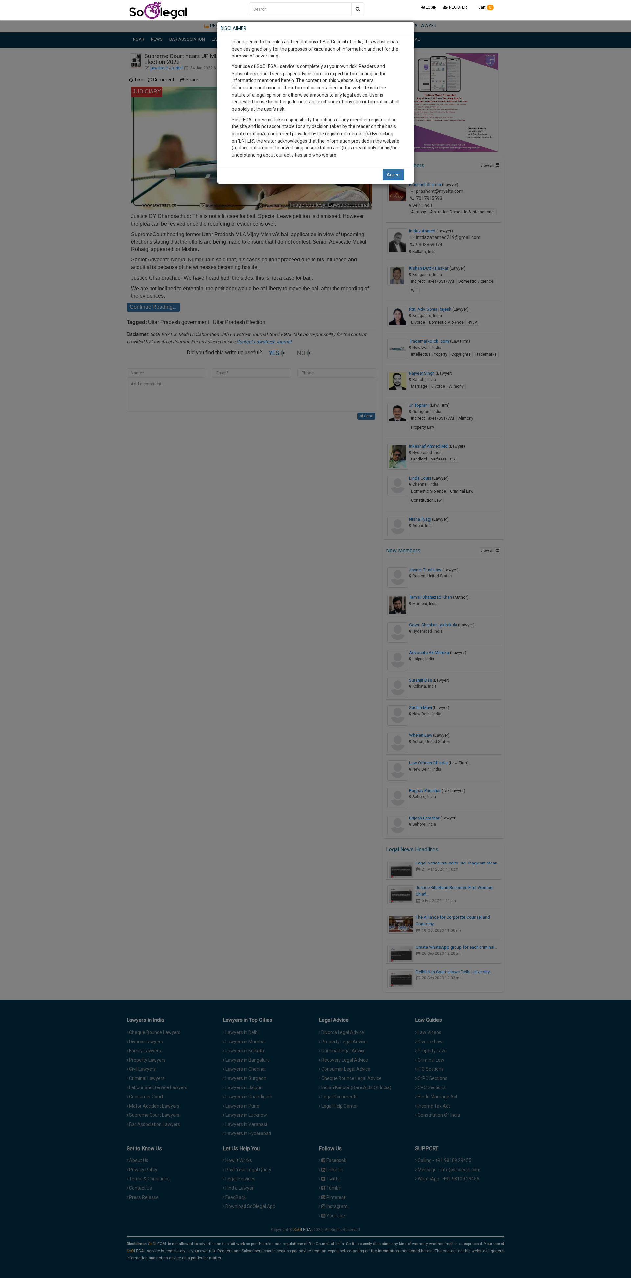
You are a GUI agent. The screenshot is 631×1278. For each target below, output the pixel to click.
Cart (484, 7)
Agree (393, 174)
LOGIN (431, 7)
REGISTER (457, 7)
